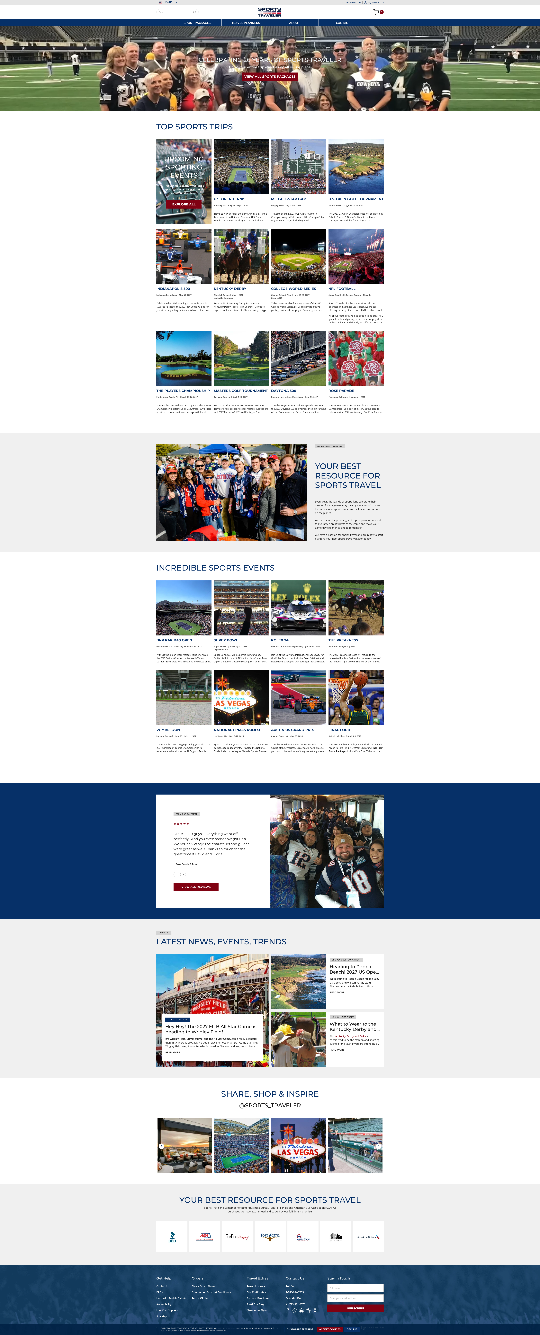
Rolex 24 (280, 640)
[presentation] (161, 1146)
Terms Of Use (200, 1298)
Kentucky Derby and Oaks (350, 1036)
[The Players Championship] (184, 358)
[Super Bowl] (241, 607)
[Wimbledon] (184, 697)
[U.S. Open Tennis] (241, 166)
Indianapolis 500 (173, 289)
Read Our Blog (255, 1304)
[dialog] (270, 1329)
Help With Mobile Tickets (171, 1298)
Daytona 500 (283, 391)
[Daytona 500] (298, 358)
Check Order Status (203, 1286)
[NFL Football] (356, 256)
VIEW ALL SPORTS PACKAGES (270, 77)
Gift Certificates (256, 1292)
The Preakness (343, 640)
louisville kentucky (343, 1017)
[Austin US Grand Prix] (298, 697)
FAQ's (160, 1292)
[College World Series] (298, 256)
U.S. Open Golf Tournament (355, 199)
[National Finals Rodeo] (241, 697)
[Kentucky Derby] (241, 256)
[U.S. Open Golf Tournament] (356, 166)
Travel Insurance (257, 1286)
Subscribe (355, 1308)
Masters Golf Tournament (241, 391)
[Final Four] (356, 697)
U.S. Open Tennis (229, 199)
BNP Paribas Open (174, 640)
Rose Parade (341, 391)
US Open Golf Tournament (346, 959)
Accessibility (163, 1304)
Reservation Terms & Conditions (211, 1292)
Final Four (339, 730)
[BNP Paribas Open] (184, 607)
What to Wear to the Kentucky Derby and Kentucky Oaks (353, 1026)
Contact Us (162, 1286)
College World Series (293, 289)
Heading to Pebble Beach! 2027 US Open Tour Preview (354, 969)
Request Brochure (258, 1298)
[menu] (270, 22)
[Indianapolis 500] (184, 256)
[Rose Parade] (356, 358)
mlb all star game (177, 1019)
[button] (166, 2)
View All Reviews (196, 887)
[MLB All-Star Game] (298, 166)
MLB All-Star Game (290, 199)
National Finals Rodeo (237, 730)
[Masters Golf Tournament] (241, 358)
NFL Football (342, 289)
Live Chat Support (167, 1310)
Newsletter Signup (258, 1310)
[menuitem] (197, 22)
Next (183, 874)
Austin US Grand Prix (292, 730)
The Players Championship (183, 391)
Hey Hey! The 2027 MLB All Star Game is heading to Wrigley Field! (210, 1029)
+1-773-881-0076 (295, 1304)
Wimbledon (168, 730)
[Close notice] (364, 1329)
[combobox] (177, 12)
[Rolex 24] (298, 607)
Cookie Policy (272, 1328)
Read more (172, 1052)
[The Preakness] (356, 607)
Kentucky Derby (230, 289)
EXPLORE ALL (184, 204)
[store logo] (270, 12)
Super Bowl (226, 640)
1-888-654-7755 (353, 2)
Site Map (161, 1316)
